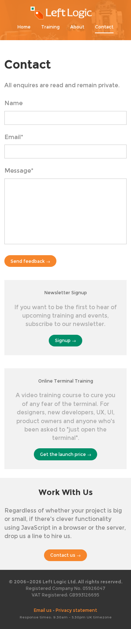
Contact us (62, 555)
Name (13, 103)
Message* (18, 170)
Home (24, 27)
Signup (63, 340)
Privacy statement (76, 610)
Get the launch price (63, 454)
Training (50, 27)
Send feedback (28, 261)
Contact (104, 27)
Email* (13, 137)
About (77, 27)
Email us (43, 610)
